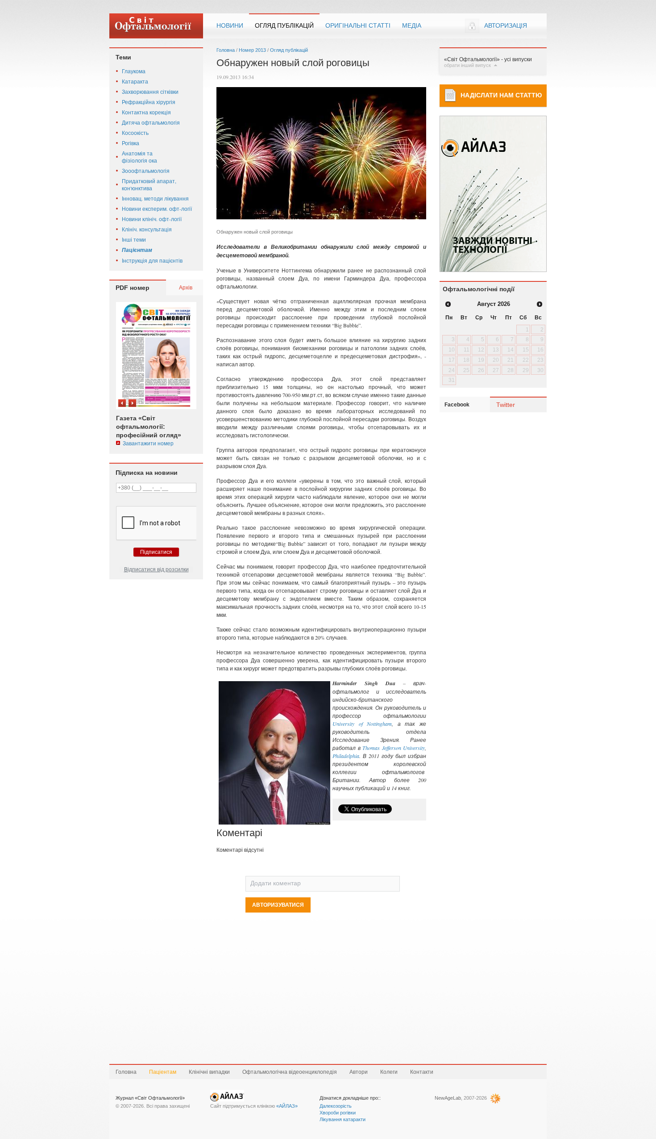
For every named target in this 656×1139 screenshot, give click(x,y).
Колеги (389, 1072)
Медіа (411, 25)
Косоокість (135, 132)
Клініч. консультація (147, 229)
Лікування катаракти (342, 1119)
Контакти (421, 1072)
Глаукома (133, 71)
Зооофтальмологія (146, 170)
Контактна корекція (146, 112)
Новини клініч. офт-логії (152, 218)
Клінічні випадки (209, 1072)
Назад (122, 403)
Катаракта (135, 81)
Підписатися (156, 552)
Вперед (132, 403)
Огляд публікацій (284, 25)
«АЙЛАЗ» (287, 1106)
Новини (229, 25)
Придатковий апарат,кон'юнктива (149, 184)
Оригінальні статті (357, 25)
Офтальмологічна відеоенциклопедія (289, 1072)
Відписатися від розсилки (156, 569)
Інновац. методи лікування (155, 198)
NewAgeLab (448, 1098)
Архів (185, 287)
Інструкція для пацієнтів (152, 260)
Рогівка (130, 143)
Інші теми (134, 239)
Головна (225, 50)
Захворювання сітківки (150, 91)
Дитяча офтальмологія (151, 122)
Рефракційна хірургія (148, 101)
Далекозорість (336, 1106)
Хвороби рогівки (338, 1112)
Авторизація (505, 25)
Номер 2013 (252, 50)
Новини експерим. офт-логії (157, 208)
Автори (358, 1072)
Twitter (505, 404)
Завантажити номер (148, 443)
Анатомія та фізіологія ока (139, 157)
